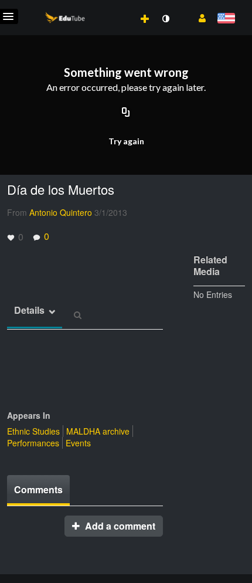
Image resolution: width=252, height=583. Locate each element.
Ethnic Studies (33, 431)
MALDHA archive (98, 431)
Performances (33, 443)
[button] (198, 17)
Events (78, 443)
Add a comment (119, 526)
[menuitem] (119, 6)
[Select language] (226, 19)
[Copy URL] (126, 112)
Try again (126, 141)
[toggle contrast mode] (165, 18)
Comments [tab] (38, 489)
